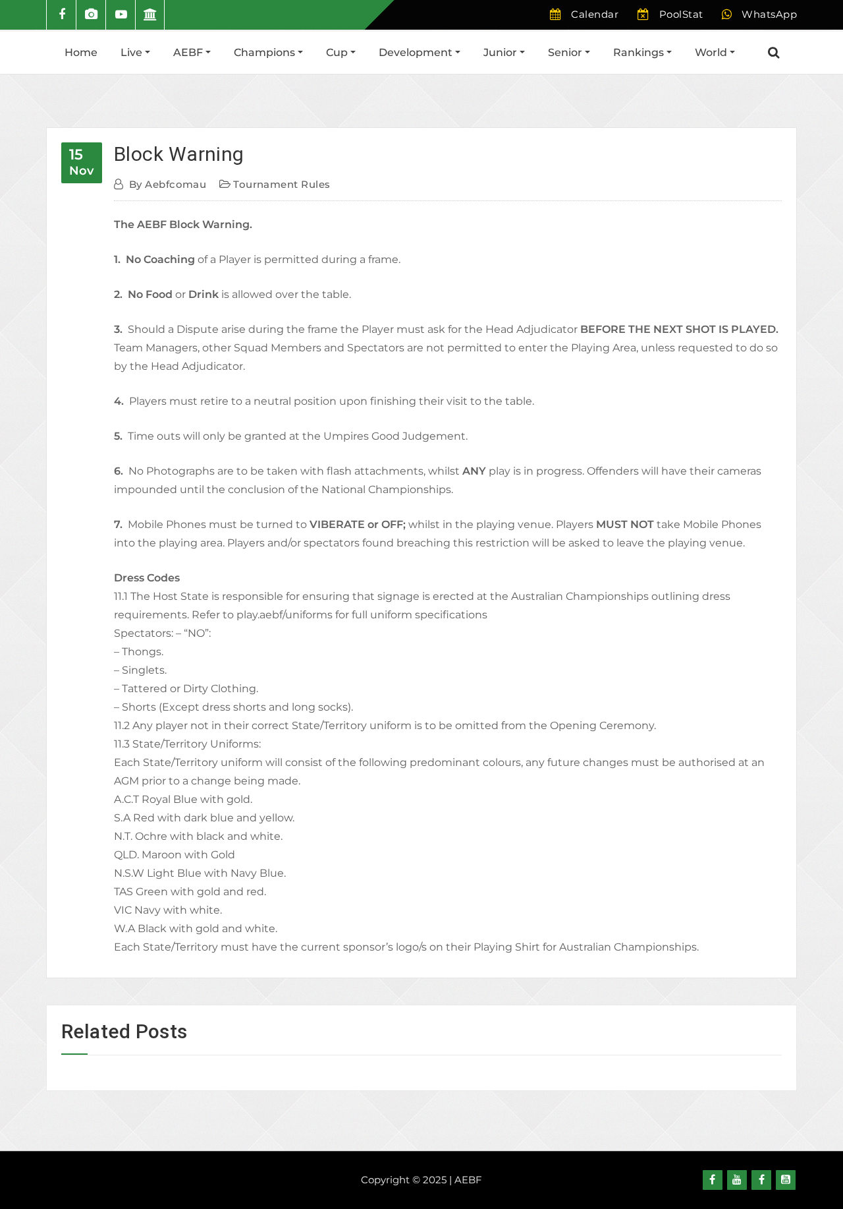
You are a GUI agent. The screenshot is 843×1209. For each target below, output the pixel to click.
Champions (266, 52)
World (712, 52)
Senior (566, 52)
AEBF (189, 52)
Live (133, 52)
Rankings (639, 52)
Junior (501, 52)
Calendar (594, 14)
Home (81, 52)
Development (417, 52)
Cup (338, 52)
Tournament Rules (281, 184)
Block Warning (179, 153)
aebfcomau (167, 184)
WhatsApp (769, 14)
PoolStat (681, 14)
